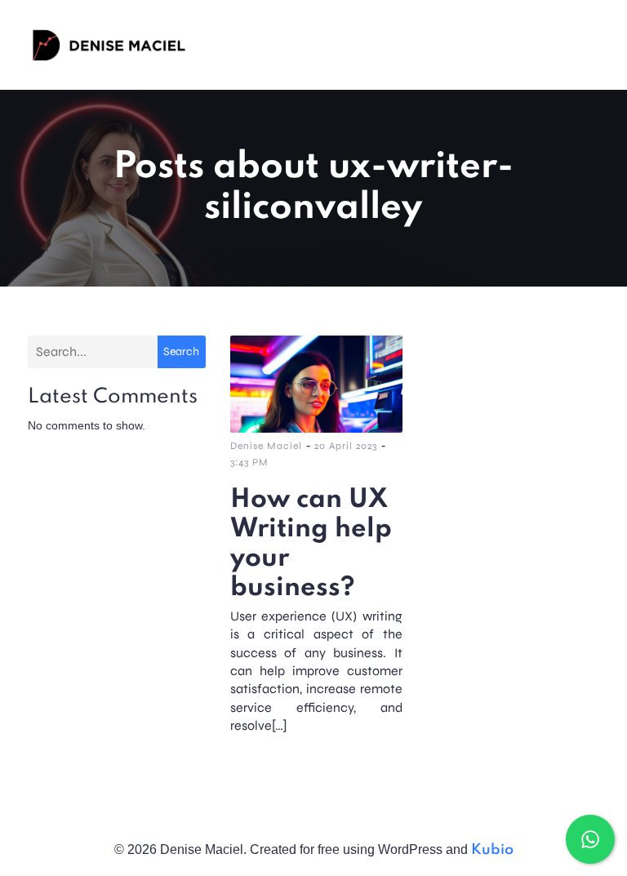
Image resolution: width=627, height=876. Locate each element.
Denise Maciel (266, 445)
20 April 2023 (345, 445)
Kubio (492, 850)
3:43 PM (249, 462)
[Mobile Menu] (593, 45)
